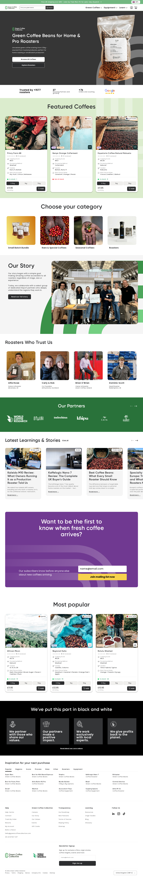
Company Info (36, 873)
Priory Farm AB (14, 153)
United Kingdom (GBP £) (124, 873)
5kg (39, 183)
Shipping (20, 873)
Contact (8, 816)
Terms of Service (65, 819)
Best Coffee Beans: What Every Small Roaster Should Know (103, 476)
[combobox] (37, 7)
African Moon (13, 651)
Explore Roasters (28, 65)
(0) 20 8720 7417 (11, 837)
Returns (8, 823)
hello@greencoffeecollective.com (18, 833)
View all (65, 440)
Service (27, 873)
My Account (9, 826)
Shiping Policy (64, 823)
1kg (26, 183)
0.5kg (13, 183)
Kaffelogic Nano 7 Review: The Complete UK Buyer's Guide (63, 476)
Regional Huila (60, 651)
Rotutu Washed (105, 651)
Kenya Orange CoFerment (65, 153)
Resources (89, 812)
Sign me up (77, 863)
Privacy (7, 873)
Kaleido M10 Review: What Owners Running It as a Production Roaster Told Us (22, 477)
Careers (35, 812)
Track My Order (11, 819)
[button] (92, 7)
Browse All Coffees (28, 59)
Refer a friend (10, 830)
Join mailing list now (102, 576)
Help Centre (9, 812)
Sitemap (62, 826)
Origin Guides (90, 816)
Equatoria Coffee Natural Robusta (114, 153)
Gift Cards (36, 826)
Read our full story (19, 297)
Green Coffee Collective (17, 871)
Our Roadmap (64, 812)
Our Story (35, 816)
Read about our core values (71, 748)
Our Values (36, 819)
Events (34, 823)
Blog (87, 819)
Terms (14, 873)
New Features (64, 816)
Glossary (88, 823)
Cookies (45, 873)
